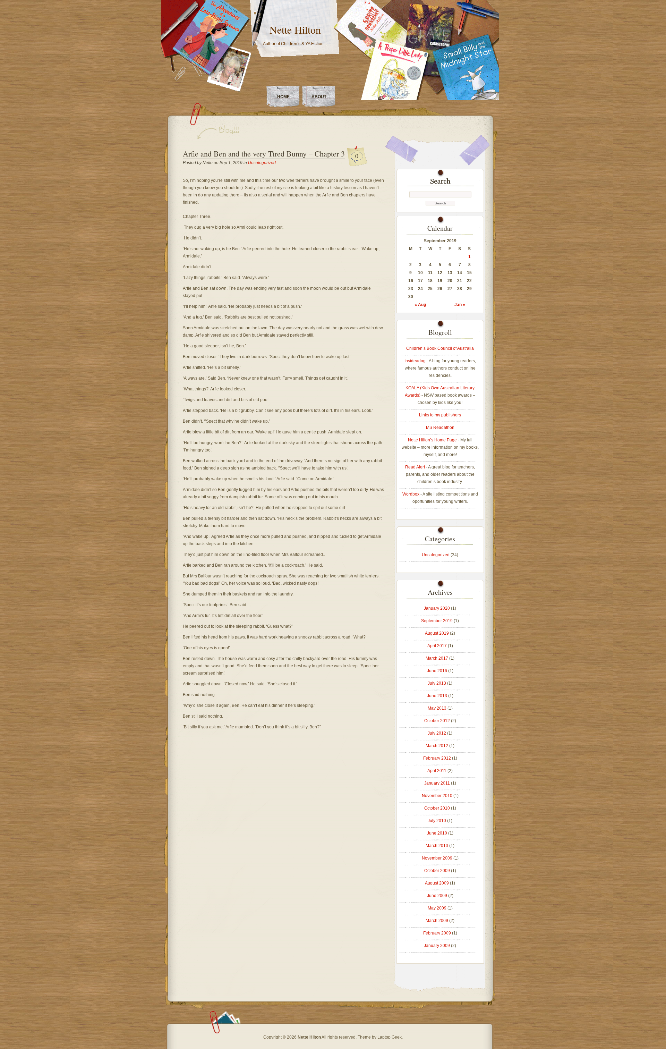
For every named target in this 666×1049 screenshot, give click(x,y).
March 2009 (437, 920)
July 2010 (437, 820)
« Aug (420, 304)
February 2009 (437, 933)
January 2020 (437, 608)
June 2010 (437, 833)
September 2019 (437, 620)
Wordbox (410, 494)
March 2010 (437, 845)
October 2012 (437, 720)
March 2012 (437, 745)
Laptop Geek (389, 1037)
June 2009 (437, 895)
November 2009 (437, 858)
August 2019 (437, 633)
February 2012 (437, 758)
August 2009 (437, 883)
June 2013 (437, 695)
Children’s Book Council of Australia (440, 348)
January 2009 (437, 945)
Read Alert (415, 467)
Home (283, 96)
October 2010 (437, 808)
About (318, 96)
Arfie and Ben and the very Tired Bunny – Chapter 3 (264, 154)
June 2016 (437, 670)
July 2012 (437, 733)
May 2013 (437, 708)
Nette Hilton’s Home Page (432, 440)
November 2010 (437, 795)
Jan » (459, 304)
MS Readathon (440, 427)
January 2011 (437, 783)
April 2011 (436, 770)
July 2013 (437, 683)
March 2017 (437, 658)
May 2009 (437, 908)
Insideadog (415, 360)
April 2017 (437, 645)
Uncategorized (262, 162)
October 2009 (437, 870)
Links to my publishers (440, 415)
